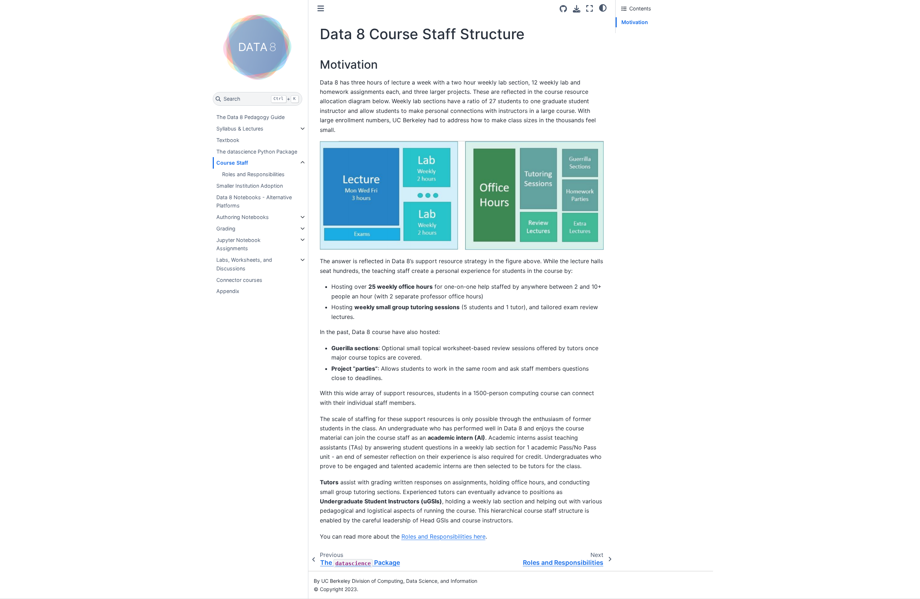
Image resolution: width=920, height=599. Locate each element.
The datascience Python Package (256, 151)
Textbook (227, 140)
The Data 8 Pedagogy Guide (250, 117)
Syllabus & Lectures (239, 128)
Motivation (634, 22)
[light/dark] (603, 7)
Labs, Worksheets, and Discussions (244, 264)
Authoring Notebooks (242, 217)
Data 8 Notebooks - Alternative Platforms (254, 201)
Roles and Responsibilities (253, 174)
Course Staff (232, 163)
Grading (225, 228)
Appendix (227, 291)
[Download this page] (576, 9)
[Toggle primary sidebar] (320, 8)
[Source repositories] (563, 9)
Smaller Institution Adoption (249, 186)
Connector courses (239, 279)
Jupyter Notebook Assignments (238, 244)
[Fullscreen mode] (589, 8)
